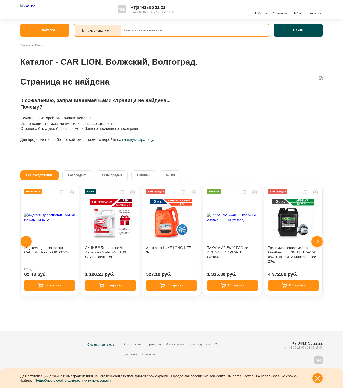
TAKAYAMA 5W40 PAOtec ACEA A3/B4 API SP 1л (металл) (227, 252)
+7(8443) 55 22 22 (148, 7)
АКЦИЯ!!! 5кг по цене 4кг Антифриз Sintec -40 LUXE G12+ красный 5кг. (106, 252)
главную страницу (137, 140)
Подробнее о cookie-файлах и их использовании (73, 380)
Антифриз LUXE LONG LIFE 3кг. (168, 250)
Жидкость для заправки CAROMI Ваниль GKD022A (46, 250)
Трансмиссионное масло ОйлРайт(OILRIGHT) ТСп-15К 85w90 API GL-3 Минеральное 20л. (292, 254)
